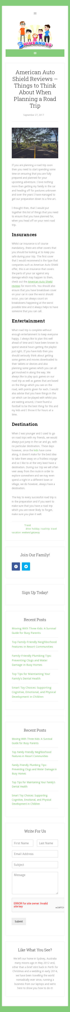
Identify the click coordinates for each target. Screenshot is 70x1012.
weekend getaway (31, 532)
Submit (19, 921)
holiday (36, 529)
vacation (16, 532)
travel (54, 529)
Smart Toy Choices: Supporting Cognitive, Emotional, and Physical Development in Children (34, 692)
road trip (45, 529)
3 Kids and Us (35, 35)
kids (36, 450)
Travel (27, 525)
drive (28, 529)
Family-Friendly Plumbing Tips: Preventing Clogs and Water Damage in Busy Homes (31, 660)
